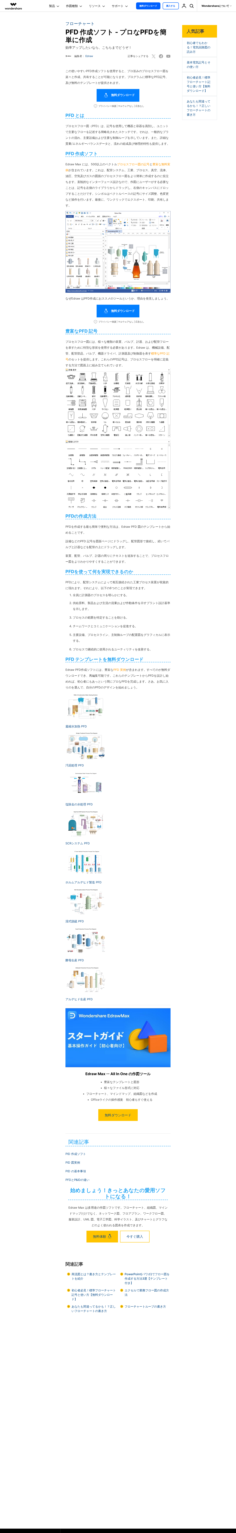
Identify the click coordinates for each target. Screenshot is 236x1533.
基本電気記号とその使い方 (198, 64)
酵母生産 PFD (74, 960)
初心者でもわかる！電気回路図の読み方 (198, 47)
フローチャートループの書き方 (145, 1306)
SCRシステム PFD (77, 843)
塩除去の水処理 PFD (79, 804)
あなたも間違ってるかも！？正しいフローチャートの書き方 (94, 1309)
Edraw (89, 56)
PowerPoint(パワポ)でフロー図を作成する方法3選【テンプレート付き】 (147, 1278)
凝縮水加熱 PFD (76, 726)
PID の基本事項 (75, 1171)
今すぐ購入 (134, 1236)
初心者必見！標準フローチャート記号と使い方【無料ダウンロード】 (94, 1294)
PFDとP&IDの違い (77, 1180)
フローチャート (80, 23)
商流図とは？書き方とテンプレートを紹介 (94, 1276)
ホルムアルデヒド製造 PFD (83, 882)
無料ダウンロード (148, 5)
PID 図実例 (72, 1162)
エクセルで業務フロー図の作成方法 (147, 1292)
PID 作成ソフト (75, 1154)
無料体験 (99, 1236)
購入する (170, 5)
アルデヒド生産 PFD (79, 999)
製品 (52, 6)
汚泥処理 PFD (74, 765)
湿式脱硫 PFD (74, 921)
